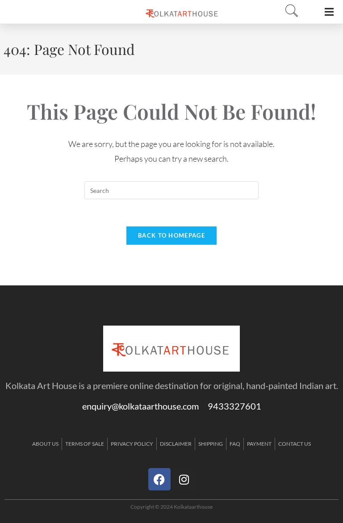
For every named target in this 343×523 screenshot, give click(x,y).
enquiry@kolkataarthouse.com (145, 406)
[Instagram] (184, 479)
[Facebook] (159, 479)
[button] (289, 11)
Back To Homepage (171, 235)
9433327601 (234, 406)
